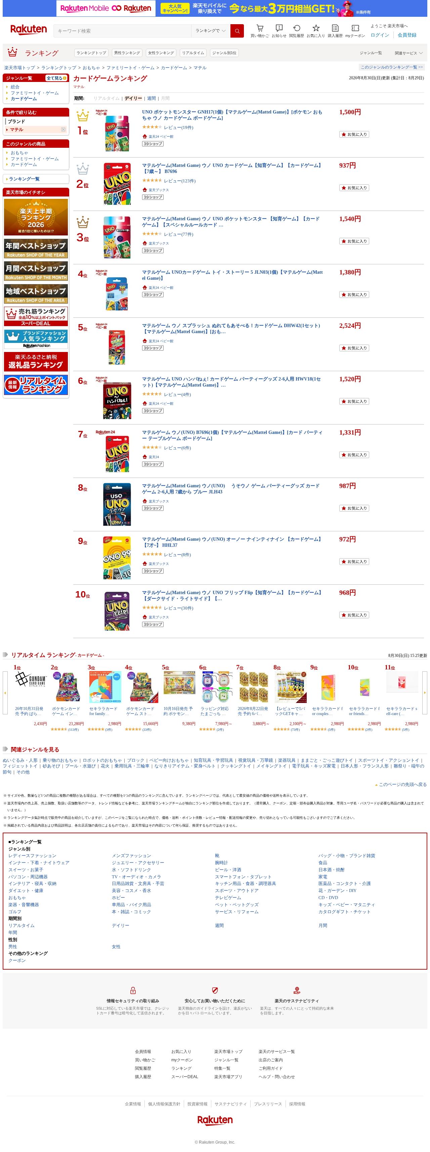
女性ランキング (161, 53)
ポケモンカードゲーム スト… (140, 711)
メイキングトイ (271, 765)
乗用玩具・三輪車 (132, 765)
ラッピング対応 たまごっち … (215, 711)
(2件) (220, 730)
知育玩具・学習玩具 (213, 760)
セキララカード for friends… (364, 711)
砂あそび (51, 765)
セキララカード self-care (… (401, 711)
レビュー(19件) (178, 127)
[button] (279, 31)
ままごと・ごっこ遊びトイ (327, 760)
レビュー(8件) (177, 554)
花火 (105, 765)
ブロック (135, 760)
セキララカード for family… (105, 711)
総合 (15, 86)
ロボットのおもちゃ (102, 760)
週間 (151, 98)
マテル (200, 67)
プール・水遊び (80, 765)
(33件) (146, 730)
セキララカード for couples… (327, 711)
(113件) (73, 730)
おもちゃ (91, 67)
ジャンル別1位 (224, 53)
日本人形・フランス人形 (365, 765)
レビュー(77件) (178, 234)
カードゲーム (174, 67)
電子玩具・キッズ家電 (314, 765)
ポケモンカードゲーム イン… (66, 711)
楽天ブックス (159, 190)
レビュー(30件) (178, 608)
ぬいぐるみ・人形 (20, 760)
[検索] (237, 31)
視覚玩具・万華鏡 (255, 760)
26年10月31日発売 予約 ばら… (29, 711)
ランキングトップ (91, 53)
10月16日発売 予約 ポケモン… (178, 711)
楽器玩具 (287, 760)
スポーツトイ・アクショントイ (388, 760)
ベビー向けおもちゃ (169, 760)
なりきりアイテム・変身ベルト (185, 765)
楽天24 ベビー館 (161, 136)
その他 (23, 771)
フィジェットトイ (20, 765)
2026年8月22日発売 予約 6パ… (253, 711)
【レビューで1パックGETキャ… (290, 711)
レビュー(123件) (180, 180)
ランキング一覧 (24, 178)
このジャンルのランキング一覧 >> (392, 67)
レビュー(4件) (177, 394)
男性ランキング (127, 53)
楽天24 (154, 457)
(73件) (295, 730)
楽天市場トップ (19, 67)
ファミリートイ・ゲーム (130, 67)
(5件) (331, 730)
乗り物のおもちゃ (60, 760)
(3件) (108, 730)
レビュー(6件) (177, 447)
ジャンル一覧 (371, 53)
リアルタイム (193, 53)
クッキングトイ (236, 765)
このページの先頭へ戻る (403, 784)
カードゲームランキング (110, 78)
